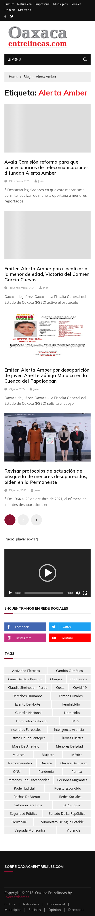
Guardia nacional (28, 712)
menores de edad (69, 746)
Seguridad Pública (23, 813)
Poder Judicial (24, 788)
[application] (47, 573)
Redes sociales (70, 796)
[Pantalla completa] (85, 593)
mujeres (48, 754)
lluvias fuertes (72, 738)
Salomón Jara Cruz (28, 805)
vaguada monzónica (30, 830)
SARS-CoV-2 (72, 805)
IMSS (75, 721)
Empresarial (42, 4)
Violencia (73, 830)
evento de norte (27, 704)
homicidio (72, 712)
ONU (17, 771)
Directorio (24, 9)
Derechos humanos (27, 696)
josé (41, 181)
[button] (47, 573)
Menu (15, 59)
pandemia (46, 771)
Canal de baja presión (25, 679)
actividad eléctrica (26, 670)
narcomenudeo (20, 763)
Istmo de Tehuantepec (28, 738)
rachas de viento (27, 796)
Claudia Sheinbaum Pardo (28, 687)
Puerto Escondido (67, 788)
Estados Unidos (71, 696)
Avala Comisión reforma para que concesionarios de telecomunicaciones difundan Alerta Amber (46, 167)
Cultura (9, 4)
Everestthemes (16, 897)
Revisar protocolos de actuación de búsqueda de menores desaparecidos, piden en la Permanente (45, 476)
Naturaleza (24, 4)
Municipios (60, 4)
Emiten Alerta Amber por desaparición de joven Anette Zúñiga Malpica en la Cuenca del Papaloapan (46, 375)
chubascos (78, 679)
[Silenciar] (78, 593)
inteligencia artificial (69, 729)
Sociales (76, 4)
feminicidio (71, 704)
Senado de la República (67, 813)
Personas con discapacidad (28, 780)
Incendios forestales (25, 729)
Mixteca (19, 754)
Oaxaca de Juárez (73, 763)
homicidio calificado (32, 721)
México (76, 754)
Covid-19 (80, 687)
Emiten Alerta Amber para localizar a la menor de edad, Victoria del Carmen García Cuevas (46, 274)
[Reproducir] (10, 593)
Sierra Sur (18, 822)
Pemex (77, 771)
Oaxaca (46, 763)
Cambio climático (69, 670)
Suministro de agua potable (62, 822)
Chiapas (56, 679)
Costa (60, 687)
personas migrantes (72, 780)
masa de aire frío (25, 746)
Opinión (9, 9)
